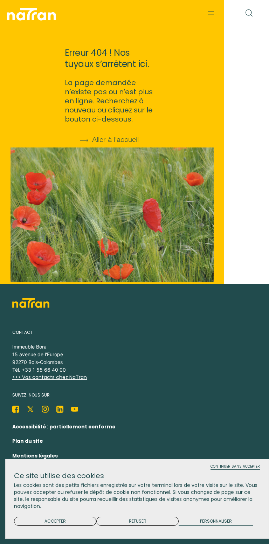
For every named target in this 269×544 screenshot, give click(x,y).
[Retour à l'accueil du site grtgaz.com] (33, 14)
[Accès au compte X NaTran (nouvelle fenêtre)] (30, 409)
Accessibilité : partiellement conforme (64, 426)
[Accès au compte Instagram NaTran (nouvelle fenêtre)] (45, 409)
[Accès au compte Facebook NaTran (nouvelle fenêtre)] (15, 409)
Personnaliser (216, 521)
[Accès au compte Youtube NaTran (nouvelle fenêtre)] (74, 409)
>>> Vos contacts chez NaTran (49, 377)
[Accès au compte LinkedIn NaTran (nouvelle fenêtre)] (59, 409)
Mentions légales (35, 455)
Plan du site (27, 441)
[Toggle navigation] (211, 13)
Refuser (137, 521)
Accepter (55, 521)
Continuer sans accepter (235, 466)
